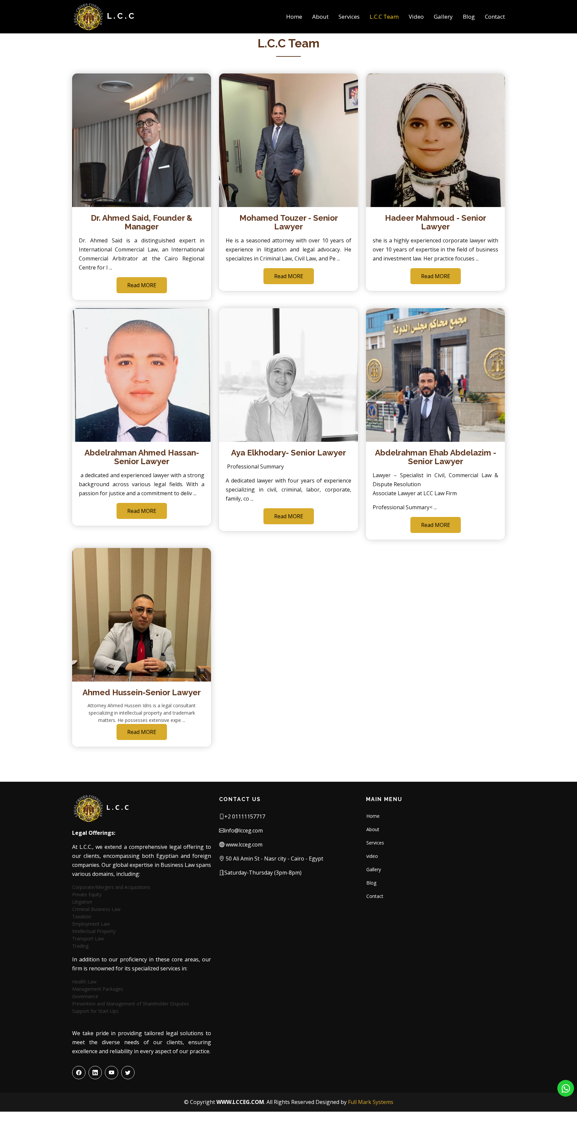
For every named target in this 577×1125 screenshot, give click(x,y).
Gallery (443, 16)
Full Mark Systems (370, 1102)
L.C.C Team (384, 16)
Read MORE (141, 285)
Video (416, 16)
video (372, 856)
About (320, 16)
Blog (469, 16)
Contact (495, 16)
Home (294, 16)
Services (349, 16)
